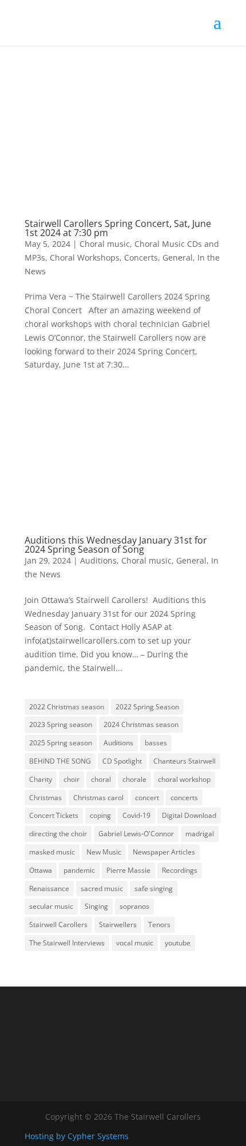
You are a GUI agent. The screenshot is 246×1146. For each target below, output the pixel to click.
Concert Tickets (53, 815)
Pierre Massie (128, 870)
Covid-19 (136, 815)
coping (100, 815)
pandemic (79, 870)
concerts (184, 797)
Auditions (98, 560)
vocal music (134, 943)
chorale (134, 779)
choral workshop (184, 779)
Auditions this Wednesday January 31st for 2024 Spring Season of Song (116, 545)
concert (147, 797)
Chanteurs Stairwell (184, 761)
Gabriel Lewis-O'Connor (136, 833)
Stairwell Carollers (58, 924)
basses (156, 743)
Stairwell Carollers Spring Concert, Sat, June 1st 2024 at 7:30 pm (118, 228)
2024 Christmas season (141, 724)
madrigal (199, 833)
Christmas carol (98, 797)
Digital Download (189, 815)
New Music (103, 852)
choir (72, 779)
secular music (51, 906)
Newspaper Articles (164, 852)
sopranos (134, 906)
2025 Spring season (60, 743)
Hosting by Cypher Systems (77, 1136)
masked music (52, 852)
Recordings (179, 870)
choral (101, 779)
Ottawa (40, 870)
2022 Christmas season (66, 707)
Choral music (105, 243)
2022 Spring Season (147, 707)
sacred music (102, 888)
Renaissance (49, 888)
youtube (178, 943)
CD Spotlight (122, 761)
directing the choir (58, 833)
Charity (40, 779)
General (177, 257)
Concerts (141, 257)
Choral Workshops (85, 257)
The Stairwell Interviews (67, 943)
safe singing (153, 888)
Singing (96, 906)
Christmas (45, 797)
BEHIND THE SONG (60, 761)
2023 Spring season (60, 724)
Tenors (159, 924)
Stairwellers (118, 924)
